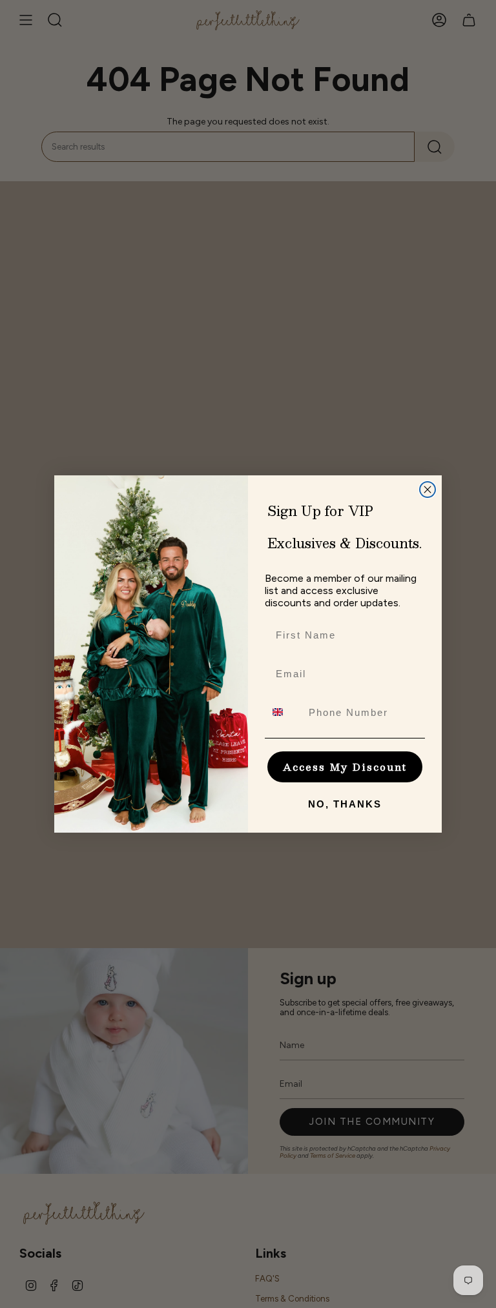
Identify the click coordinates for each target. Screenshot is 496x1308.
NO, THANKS (345, 803)
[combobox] (283, 712)
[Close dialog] (427, 489)
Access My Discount (345, 766)
